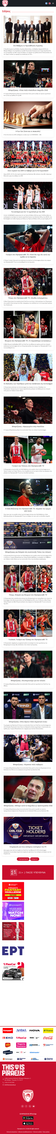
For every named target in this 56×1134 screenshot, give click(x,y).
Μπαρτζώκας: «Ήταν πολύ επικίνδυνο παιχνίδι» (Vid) (28, 90)
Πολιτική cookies (37, 1131)
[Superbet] (28, 872)
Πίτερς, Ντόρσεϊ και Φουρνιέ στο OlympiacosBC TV (28, 595)
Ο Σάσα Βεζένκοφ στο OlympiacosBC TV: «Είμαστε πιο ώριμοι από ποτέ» (28, 510)
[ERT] (13, 950)
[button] (53, 3)
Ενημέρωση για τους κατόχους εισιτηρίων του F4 (28, 847)
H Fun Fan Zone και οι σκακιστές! (28, 131)
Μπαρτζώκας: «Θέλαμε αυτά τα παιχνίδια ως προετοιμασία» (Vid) (28, 805)
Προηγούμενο (23, 859)
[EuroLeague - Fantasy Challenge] (13, 891)
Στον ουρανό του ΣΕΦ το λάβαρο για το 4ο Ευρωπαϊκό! (28, 170)
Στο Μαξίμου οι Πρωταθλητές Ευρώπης (28, 45)
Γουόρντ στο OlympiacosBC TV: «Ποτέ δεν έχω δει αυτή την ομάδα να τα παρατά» (28, 255)
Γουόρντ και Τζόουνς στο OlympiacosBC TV (28, 466)
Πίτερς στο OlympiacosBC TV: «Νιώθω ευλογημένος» (28, 298)
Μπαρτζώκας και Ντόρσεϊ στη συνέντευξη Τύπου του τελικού (28, 552)
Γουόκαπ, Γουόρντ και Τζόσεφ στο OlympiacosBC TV (28, 639)
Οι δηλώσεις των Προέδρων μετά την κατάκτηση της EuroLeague (28, 384)
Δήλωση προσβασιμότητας (25, 1131)
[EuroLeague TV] (13, 910)
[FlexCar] (13, 971)
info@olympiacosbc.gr (10, 1084)
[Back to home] (5, 3)
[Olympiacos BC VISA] (13, 931)
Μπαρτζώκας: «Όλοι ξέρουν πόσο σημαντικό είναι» (28, 722)
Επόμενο (34, 859)
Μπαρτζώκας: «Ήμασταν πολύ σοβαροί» (28, 764)
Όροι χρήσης (46, 1131)
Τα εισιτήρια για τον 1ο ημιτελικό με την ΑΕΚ (28, 212)
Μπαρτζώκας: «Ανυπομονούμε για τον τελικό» (28, 680)
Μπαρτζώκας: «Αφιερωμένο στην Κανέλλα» (28, 426)
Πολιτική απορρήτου (12, 1131)
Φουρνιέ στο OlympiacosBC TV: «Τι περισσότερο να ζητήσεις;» (28, 341)
